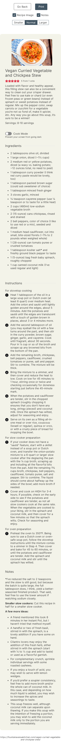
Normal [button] (31, 22)
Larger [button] (43, 22)
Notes (44, 15)
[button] (6, 81)
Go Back (22, 6)
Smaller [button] (18, 22)
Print (41, 6)
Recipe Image (25, 15)
